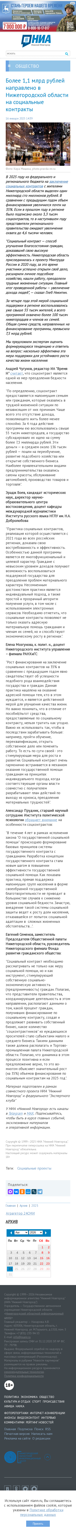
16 (48, 1258)
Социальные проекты (34, 1168)
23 (48, 1263)
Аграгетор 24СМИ (20, 1213)
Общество (46, 1397)
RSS (48, 1429)
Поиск (38, 1429)
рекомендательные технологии (24, 1372)
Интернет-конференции (47, 1413)
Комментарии (14, 1422)
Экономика (29, 1397)
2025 (34, 1206)
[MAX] (10, 1191)
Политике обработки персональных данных (41, 1512)
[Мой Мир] (28, 1191)
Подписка (25, 1429)
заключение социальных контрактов (37, 183)
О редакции (41, 1438)
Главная (11, 1206)
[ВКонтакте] (16, 1191)
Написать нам (41, 1433)
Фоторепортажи (16, 1413)
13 (29, 1258)
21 (35, 1263)
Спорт (36, 1401)
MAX (30, 1113)
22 (41, 1263)
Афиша (9, 1406)
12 (22, 1258)
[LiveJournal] (34, 1191)
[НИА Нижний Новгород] (36, 46)
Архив (23, 1206)
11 (16, 1258)
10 (10, 1258)
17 (10, 1263)
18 (16, 1263)
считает (16, 373)
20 (29, 1263)
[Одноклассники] (22, 1191)
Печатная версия (17, 1433)
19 (22, 1263)
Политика (11, 1397)
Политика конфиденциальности (24, 1376)
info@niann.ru (22, 1337)
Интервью (48, 1418)
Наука (20, 1406)
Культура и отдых (17, 1401)
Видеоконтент (28, 1418)
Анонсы (10, 1418)
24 (10, 1269)
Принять (38, 1523)
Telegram (15, 1113)
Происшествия (53, 1401)
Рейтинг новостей (39, 1422)
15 (41, 1258)
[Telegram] (39, 1191)
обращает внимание (41, 819)
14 (35, 1258)
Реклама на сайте (17, 1438)
